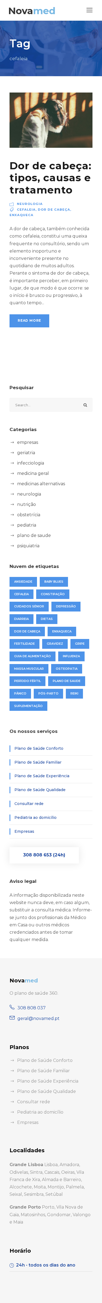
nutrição (26, 504)
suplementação (28, 706)
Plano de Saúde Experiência (41, 775)
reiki (74, 693)
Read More (29, 320)
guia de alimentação (32, 656)
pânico (20, 693)
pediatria (26, 525)
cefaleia (26, 209)
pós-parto (48, 693)
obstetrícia (28, 514)
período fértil (27, 681)
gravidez (55, 644)
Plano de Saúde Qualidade (40, 789)
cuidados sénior (29, 606)
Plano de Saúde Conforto (38, 748)
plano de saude (34, 535)
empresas (27, 442)
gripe (80, 644)
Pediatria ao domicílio (35, 817)
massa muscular (29, 669)
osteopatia (67, 669)
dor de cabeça (54, 209)
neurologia (30, 204)
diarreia (21, 619)
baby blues (53, 581)
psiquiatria (28, 545)
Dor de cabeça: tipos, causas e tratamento (50, 177)
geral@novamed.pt (38, 1018)
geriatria (26, 452)
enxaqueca (21, 215)
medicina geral (33, 473)
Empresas (24, 831)
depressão (66, 606)
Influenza (71, 656)
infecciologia (30, 463)
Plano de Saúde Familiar (37, 762)
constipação (53, 594)
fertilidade (24, 644)
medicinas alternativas (41, 483)
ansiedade (23, 581)
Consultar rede (29, 803)
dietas (47, 619)
